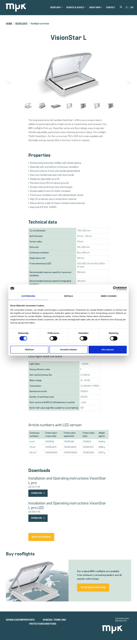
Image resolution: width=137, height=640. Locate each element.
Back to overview (41, 537)
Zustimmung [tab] (28, 296)
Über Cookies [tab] (109, 296)
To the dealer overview (93, 587)
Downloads (13, 620)
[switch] (53, 338)
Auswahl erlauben (68, 349)
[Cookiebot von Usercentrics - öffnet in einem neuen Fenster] (115, 288)
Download (36, 493)
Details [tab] (68, 296)
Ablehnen (29, 349)
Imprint (24, 620)
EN (132, 7)
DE (126, 7)
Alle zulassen (107, 349)
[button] (56, 7)
